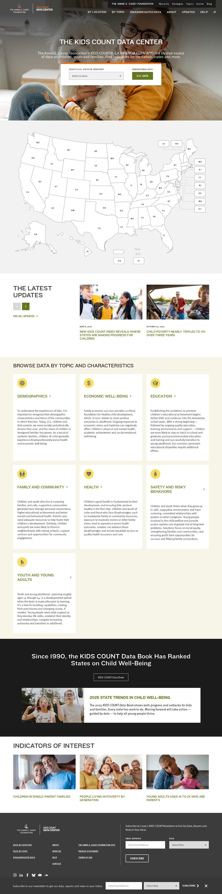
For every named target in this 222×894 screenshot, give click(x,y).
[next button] (25, 306)
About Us (164, 3)
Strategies (177, 3)
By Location (97, 12)
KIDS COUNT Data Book (111, 677)
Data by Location (22, 845)
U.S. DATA (142, 76)
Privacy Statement (88, 851)
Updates (188, 12)
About (171, 12)
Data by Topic (20, 851)
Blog (209, 3)
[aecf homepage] (19, 8)
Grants (200, 3)
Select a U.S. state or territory (86, 69)
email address (133, 838)
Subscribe (137, 858)
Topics (190, 3)
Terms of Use (85, 857)
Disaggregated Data (145, 12)
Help (204, 12)
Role (171, 838)
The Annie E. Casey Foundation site (96, 845)
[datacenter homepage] (44, 8)
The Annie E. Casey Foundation (132, 3)
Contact (56, 863)
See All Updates (24, 316)
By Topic (118, 12)
